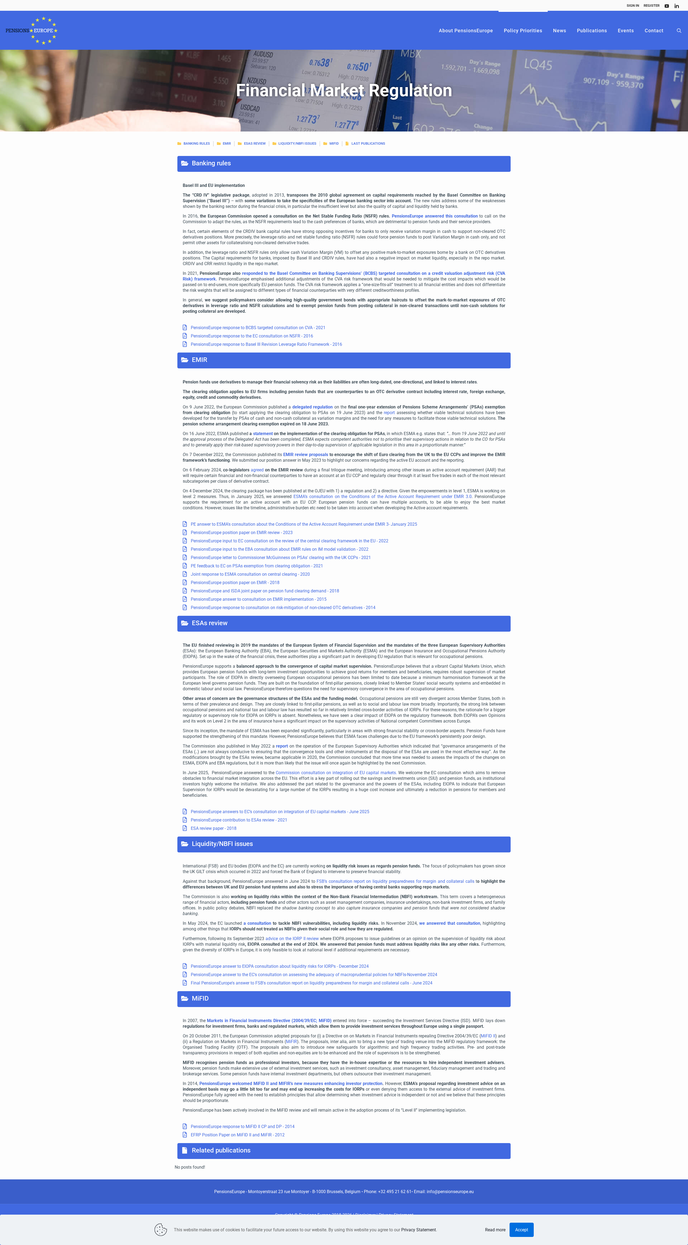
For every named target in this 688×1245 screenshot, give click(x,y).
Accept (521, 1229)
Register (652, 5)
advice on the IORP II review (293, 938)
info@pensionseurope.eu (450, 1191)
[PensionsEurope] (31, 30)
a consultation (257, 923)
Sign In (633, 5)
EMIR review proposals (305, 454)
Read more (495, 1229)
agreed (257, 469)
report (389, 412)
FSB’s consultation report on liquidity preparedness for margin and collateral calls (395, 881)
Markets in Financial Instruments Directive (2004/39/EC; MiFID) (269, 1020)
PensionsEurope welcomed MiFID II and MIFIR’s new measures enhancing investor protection (290, 1083)
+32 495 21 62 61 (394, 1191)
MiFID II (488, 1035)
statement (263, 433)
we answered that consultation (449, 923)
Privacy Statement (418, 1229)
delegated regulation (312, 407)
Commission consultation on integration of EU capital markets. (336, 772)
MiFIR (291, 1041)
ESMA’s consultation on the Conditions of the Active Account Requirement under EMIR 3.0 (382, 496)
